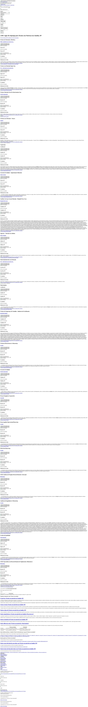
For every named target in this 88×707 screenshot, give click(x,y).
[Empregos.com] (3, 1)
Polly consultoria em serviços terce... (7, 41)
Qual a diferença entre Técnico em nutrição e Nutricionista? (14, 623)
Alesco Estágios (3, 235)
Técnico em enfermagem (9, 646)
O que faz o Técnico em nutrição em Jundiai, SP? (12, 598)
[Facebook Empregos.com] (16, 673)
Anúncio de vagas (3, 660)
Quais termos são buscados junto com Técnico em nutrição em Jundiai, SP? (18, 648)
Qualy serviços (3, 174)
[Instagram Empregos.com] (3, 673)
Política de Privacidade (3, 706)
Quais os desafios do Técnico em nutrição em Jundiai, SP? (14, 619)
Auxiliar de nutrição (3, 646)
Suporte (1, 668)
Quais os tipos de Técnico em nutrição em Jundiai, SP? (13, 610)
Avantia (1, 345)
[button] (44, 50)
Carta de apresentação (3, 664)
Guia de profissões (3, 663)
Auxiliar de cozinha (22, 646)
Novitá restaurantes (4, 94)
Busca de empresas (3, 658)
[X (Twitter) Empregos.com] (22, 673)
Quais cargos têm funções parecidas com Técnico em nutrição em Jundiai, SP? (18, 643)
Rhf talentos (2, 476)
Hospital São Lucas (4, 200)
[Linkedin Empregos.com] (10, 673)
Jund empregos (3, 537)
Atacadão (2, 397)
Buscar (2, 11)
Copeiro (26, 646)
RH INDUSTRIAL (3, 313)
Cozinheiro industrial (16, 646)
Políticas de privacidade (3, 654)
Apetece (1, 120)
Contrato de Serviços (3, 655)
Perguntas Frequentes (3, 667)
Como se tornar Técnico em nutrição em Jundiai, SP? (13, 604)
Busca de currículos (3, 661)
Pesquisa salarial (2, 665)
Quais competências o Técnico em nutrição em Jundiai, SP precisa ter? (17, 614)
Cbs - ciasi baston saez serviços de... (7, 68)
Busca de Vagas (2, 657)
